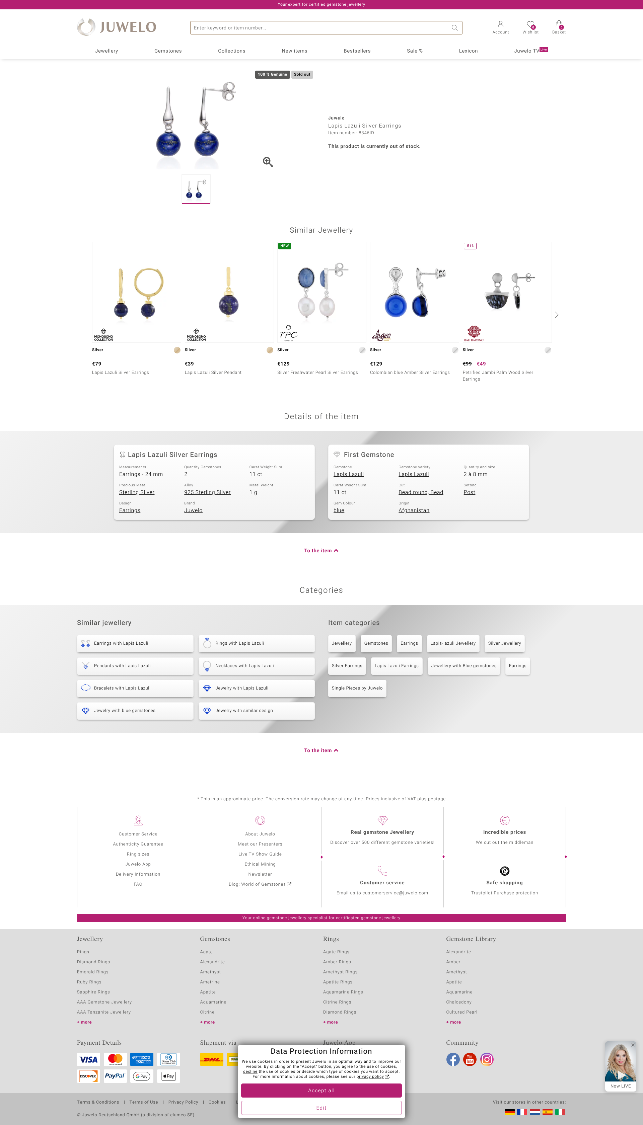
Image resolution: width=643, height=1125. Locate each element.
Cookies (217, 1103)
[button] (501, 28)
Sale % (415, 51)
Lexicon (468, 51)
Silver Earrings (347, 666)
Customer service (382, 883)
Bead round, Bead (421, 492)
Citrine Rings (337, 1002)
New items (294, 51)
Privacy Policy (183, 1103)
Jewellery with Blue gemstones (464, 666)
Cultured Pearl (462, 1012)
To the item (318, 551)
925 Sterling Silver (207, 492)
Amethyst (210, 972)
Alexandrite (212, 962)
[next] (556, 314)
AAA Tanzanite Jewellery (104, 1012)
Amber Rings (337, 962)
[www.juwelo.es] (548, 1112)
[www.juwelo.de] (510, 1112)
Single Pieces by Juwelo (357, 688)
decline (250, 1072)
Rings (83, 952)
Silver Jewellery (504, 643)
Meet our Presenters (260, 844)
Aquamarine (213, 1002)
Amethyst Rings (340, 972)
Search (455, 27)
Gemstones (168, 51)
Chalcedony (459, 1002)
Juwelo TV (530, 51)
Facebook (453, 1059)
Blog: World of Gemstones (257, 884)
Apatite (208, 992)
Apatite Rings (338, 982)
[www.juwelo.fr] (522, 1112)
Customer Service (138, 834)
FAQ (138, 884)
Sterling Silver (136, 492)
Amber (453, 962)
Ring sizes (138, 854)
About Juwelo (260, 834)
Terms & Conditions (98, 1103)
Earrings (129, 510)
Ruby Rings (89, 982)
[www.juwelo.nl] (535, 1112)
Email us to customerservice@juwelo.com (382, 893)
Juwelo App (138, 864)
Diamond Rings (93, 962)
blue (339, 510)
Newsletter (260, 874)
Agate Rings (336, 952)
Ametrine (210, 982)
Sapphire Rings (93, 992)
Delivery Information (138, 874)
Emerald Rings (93, 972)
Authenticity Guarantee (138, 844)
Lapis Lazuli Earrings (397, 666)
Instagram (487, 1059)
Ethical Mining (260, 864)
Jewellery (106, 51)
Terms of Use (144, 1103)
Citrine (207, 1012)
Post (470, 492)
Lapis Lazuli (349, 474)
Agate (206, 952)
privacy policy (370, 1077)
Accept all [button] (321, 1091)
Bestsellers (357, 51)
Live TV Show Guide (260, 854)
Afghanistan (414, 510)
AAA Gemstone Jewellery (104, 1002)
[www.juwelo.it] (560, 1112)
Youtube (470, 1059)
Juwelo (193, 510)
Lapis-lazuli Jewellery (453, 643)
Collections (231, 51)
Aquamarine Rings (343, 992)
